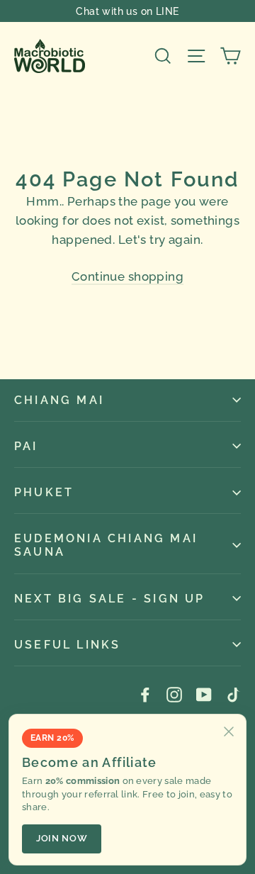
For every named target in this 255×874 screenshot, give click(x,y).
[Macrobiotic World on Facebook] (145, 693)
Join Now (61, 838)
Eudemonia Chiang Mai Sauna (106, 545)
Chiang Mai (59, 400)
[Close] (229, 731)
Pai (26, 446)
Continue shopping (127, 276)
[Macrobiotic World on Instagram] (174, 693)
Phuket (44, 492)
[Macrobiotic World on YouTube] (204, 693)
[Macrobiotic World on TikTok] (233, 693)
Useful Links (67, 644)
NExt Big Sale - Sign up (109, 598)
